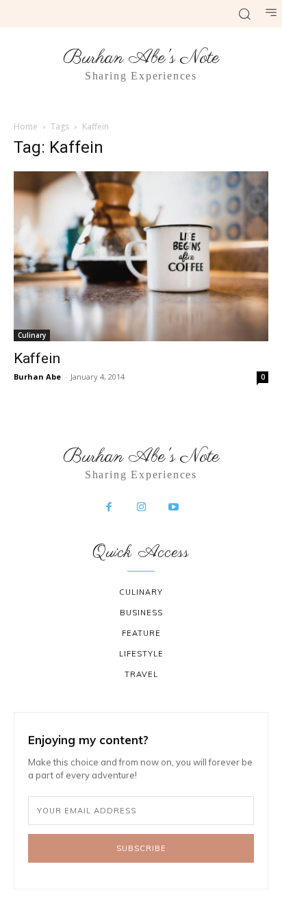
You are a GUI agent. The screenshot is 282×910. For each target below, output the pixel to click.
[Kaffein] (141, 256)
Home (26, 126)
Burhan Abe (37, 376)
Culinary (32, 335)
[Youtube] (174, 508)
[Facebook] (109, 508)
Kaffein (37, 358)
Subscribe (141, 848)
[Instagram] (141, 508)
